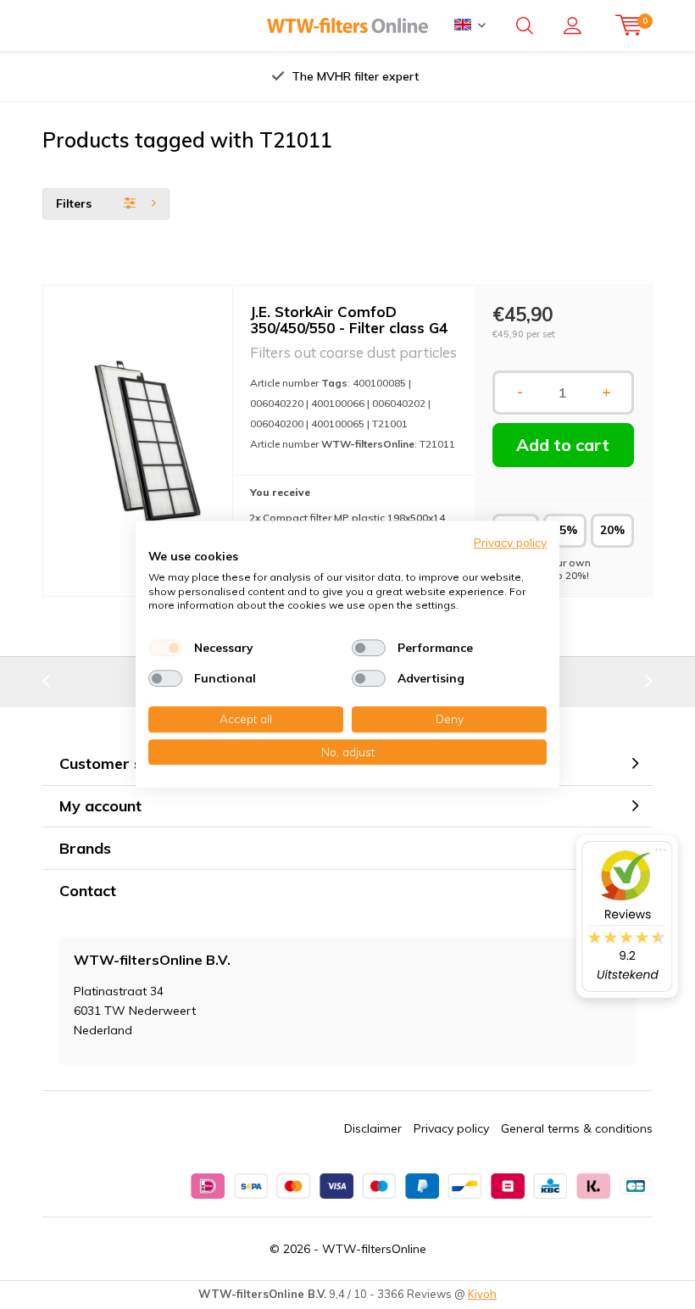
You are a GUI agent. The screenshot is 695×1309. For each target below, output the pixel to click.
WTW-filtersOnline (374, 1248)
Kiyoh (482, 1294)
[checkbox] (165, 647)
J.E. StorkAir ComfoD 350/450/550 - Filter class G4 (349, 320)
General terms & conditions (577, 1128)
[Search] (524, 25)
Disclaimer (373, 1128)
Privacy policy (451, 1128)
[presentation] (185, 76)
